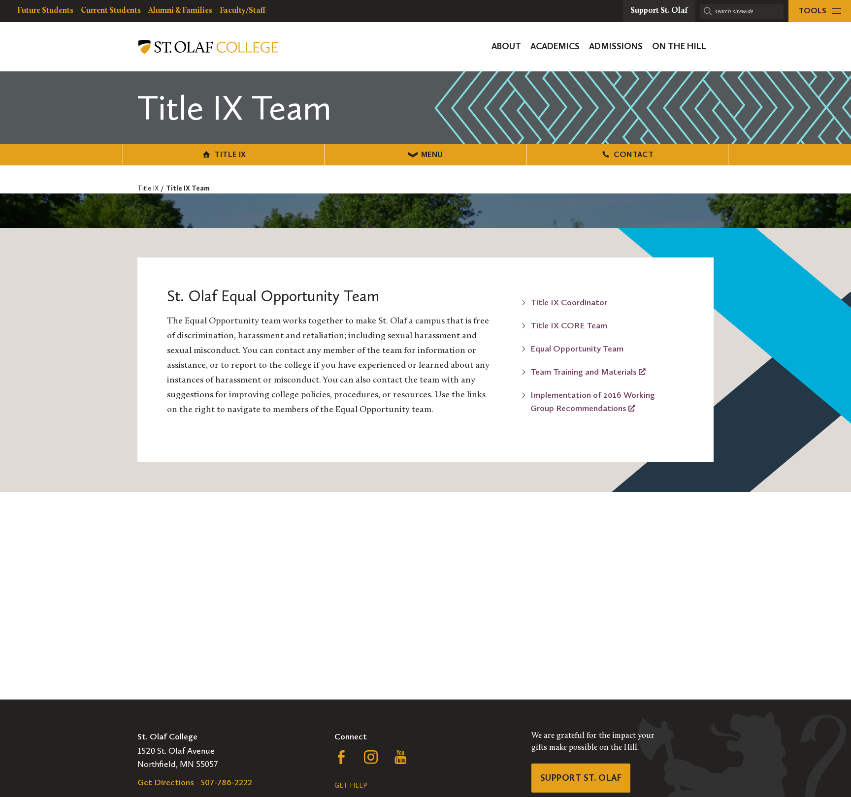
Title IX (230, 154)
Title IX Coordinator (568, 302)
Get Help (350, 785)
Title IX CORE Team (568, 325)
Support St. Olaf (581, 777)
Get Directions (165, 782)
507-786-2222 (226, 782)
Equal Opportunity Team (576, 348)
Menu (432, 154)
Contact (634, 154)
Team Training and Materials (584, 371)
